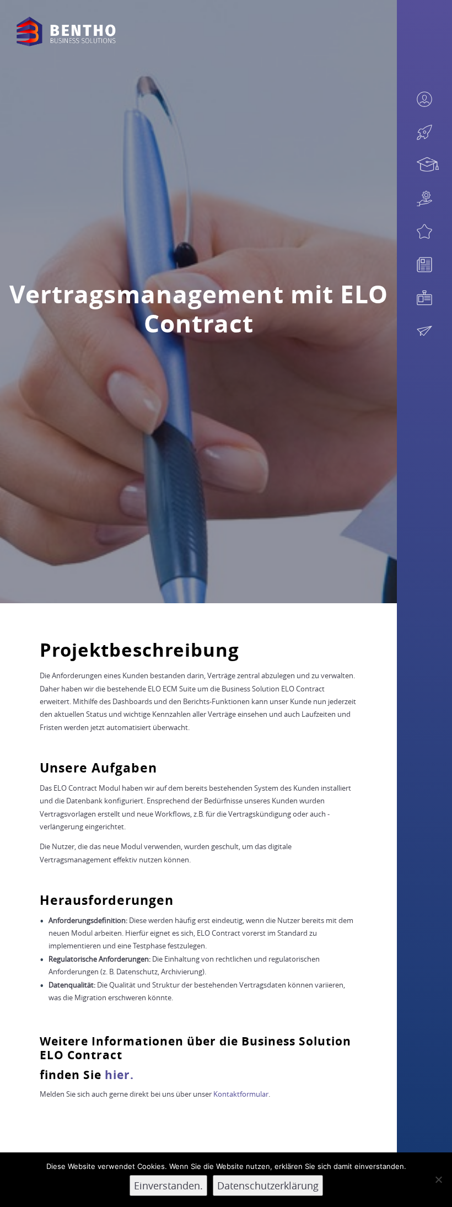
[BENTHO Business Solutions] (66, 31)
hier (117, 1075)
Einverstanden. (168, 1185)
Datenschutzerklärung (268, 1185)
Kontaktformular (240, 1094)
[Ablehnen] (438, 1179)
